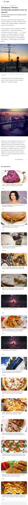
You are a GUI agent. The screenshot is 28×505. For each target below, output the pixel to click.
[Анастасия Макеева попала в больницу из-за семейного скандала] (14, 200)
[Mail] (4, 1)
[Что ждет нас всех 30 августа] (14, 304)
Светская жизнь (12, 5)
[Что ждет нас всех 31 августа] (14, 346)
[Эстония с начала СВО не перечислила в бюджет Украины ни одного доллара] (14, 366)
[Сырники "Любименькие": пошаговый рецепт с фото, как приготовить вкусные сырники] (14, 325)
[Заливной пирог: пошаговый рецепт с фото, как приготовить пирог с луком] (14, 221)
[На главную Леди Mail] (7, 1)
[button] (14, 58)
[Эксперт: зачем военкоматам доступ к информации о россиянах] (14, 242)
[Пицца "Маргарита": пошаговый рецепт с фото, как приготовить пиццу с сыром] (14, 408)
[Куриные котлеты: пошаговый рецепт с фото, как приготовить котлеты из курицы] (14, 470)
